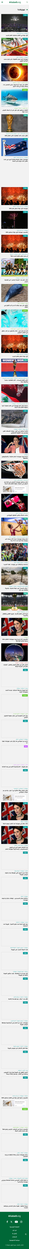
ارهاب (22, 896)
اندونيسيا (16, 788)
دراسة (20, 108)
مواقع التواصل (16, 1127)
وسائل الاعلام (16, 997)
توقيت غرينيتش (17, 254)
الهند (27, 765)
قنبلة (22, 822)
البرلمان (26, 1127)
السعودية (23, 612)
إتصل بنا (14, 1233)
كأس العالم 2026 (24, 134)
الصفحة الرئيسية (14, 1227)
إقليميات (25, 644)
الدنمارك (17, 922)
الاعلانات (14, 1237)
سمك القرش (25, 108)
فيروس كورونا (20, 562)
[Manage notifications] (26, 1234)
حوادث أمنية (20, 845)
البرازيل (18, 612)
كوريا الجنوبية (20, 971)
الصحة (21, 1046)
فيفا (27, 278)
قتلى (18, 1153)
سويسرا (17, 663)
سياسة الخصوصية (14, 1240)
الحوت (26, 303)
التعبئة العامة (13, 948)
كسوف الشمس (24, 83)
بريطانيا (18, 688)
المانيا (26, 871)
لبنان (15, 480)
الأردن (24, 1070)
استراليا (14, 83)
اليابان (15, 586)
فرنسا (26, 688)
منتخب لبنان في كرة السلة (22, 404)
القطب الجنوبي (20, 329)
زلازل (17, 739)
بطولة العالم (20, 480)
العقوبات (21, 57)
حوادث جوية (25, 429)
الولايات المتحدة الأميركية (11, 134)
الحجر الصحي (13, 1021)
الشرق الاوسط (16, 714)
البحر (18, 303)
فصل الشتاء (13, 329)
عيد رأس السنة (20, 33)
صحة (26, 746)
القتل (15, 157)
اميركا (22, 1204)
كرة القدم (23, 278)
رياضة (25, 115)
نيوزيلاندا (26, 33)
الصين (26, 714)
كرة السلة (26, 480)
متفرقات (25, 64)
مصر (27, 612)
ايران (17, 57)
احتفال (14, 206)
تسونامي (21, 739)
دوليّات (25, 15)
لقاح (15, 562)
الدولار (21, 997)
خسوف (18, 83)
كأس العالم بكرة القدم (23, 378)
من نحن (15, 1230)
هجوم (15, 845)
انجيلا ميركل (16, 871)
